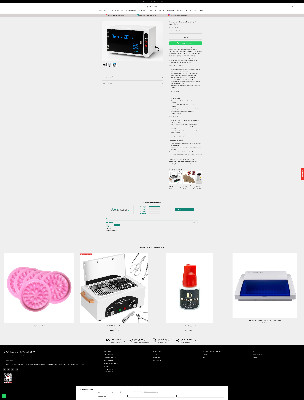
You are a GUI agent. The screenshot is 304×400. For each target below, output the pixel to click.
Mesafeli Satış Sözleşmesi (111, 363)
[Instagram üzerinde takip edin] (9, 369)
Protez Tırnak (131, 10)
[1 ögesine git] (104, 64)
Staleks (180, 10)
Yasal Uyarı (107, 366)
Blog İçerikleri (157, 360)
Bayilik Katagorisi (257, 355)
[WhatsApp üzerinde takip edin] (17, 369)
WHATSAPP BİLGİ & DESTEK (186, 43)
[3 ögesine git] (114, 65)
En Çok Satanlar (117, 10)
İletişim (202, 10)
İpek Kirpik (170, 10)
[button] (201, 180)
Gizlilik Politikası (108, 355)
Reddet (200, 396)
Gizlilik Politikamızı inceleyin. (151, 392)
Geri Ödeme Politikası (110, 357)
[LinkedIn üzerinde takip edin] (13, 369)
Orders (205, 355)
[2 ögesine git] (109, 65)
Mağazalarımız (191, 10)
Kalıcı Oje (142, 10)
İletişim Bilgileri (108, 372)
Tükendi (185, 38)
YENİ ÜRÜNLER (103, 10)
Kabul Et (151, 396)
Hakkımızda (156, 357)
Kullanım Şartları (108, 360)
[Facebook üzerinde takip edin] (4, 369)
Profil (204, 357)
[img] (109, 222)
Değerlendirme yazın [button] (184, 210)
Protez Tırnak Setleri (156, 10)
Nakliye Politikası (108, 369)
